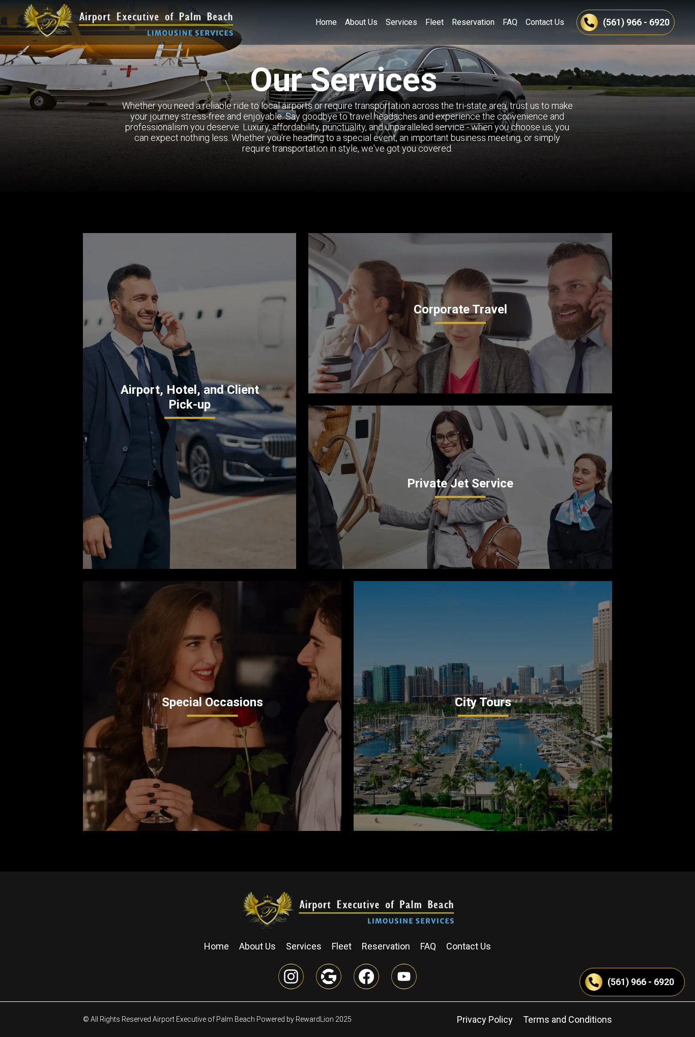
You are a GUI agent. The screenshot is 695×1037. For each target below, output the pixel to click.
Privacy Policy (485, 1019)
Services (401, 22)
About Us (361, 22)
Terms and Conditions (567, 1019)
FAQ (510, 22)
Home (326, 22)
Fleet (434, 22)
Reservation (473, 22)
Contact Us (545, 22)
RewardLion (315, 1019)
